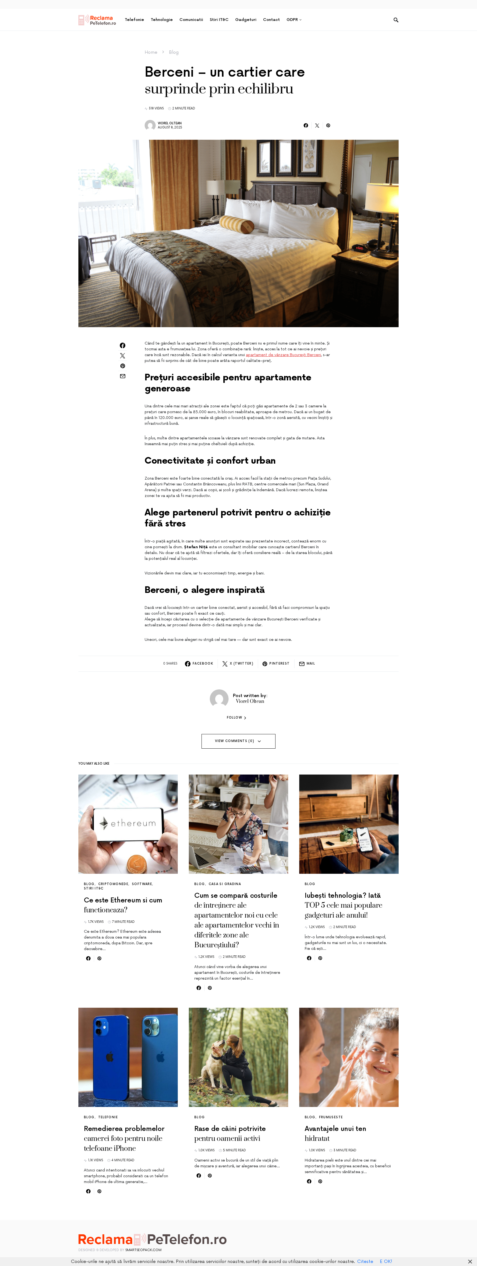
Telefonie (108, 1117)
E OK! (386, 1261)
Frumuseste (331, 1117)
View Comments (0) (234, 741)
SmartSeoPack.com (143, 1250)
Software (142, 884)
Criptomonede (113, 884)
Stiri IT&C (94, 888)
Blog (174, 52)
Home (151, 52)
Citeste (365, 1261)
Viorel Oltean (170, 123)
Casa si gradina (225, 884)
